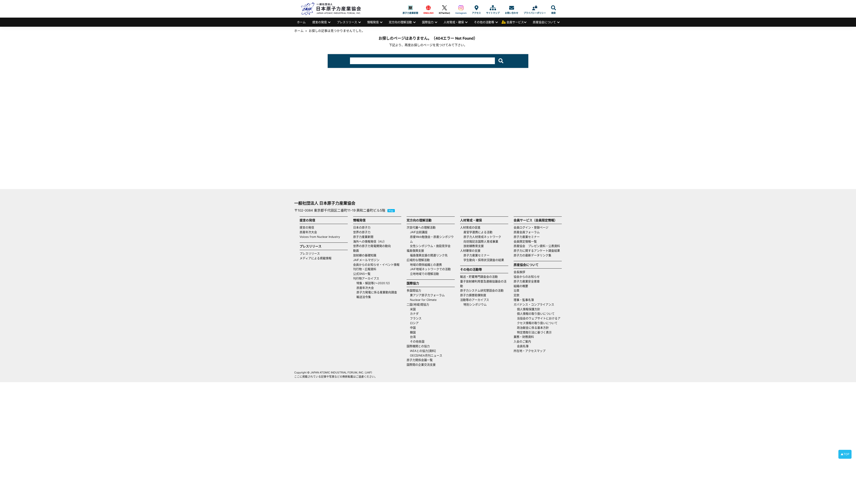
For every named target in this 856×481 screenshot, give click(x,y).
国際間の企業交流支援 (421, 364)
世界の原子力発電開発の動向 (372, 246)
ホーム (301, 22)
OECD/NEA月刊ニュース (426, 355)
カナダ (414, 313)
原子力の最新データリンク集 (532, 255)
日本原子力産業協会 (333, 9)
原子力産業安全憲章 (527, 281)
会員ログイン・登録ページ (531, 227)
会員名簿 (523, 346)
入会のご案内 (522, 341)
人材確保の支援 (470, 250)
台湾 (413, 336)
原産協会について (544, 22)
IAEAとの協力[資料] (423, 351)
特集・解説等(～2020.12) (373, 283)
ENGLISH (428, 7)
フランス (416, 318)
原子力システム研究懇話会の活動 (482, 290)
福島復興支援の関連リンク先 (429, 255)
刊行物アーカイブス (366, 278)
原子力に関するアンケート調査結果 (537, 250)
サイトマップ (493, 7)
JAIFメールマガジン (366, 260)
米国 (413, 309)
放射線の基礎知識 (364, 255)
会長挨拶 (519, 272)
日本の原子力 (361, 227)
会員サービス (515, 22)
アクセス (476, 7)
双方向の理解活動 (400, 22)
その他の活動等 (484, 22)
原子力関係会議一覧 (420, 360)
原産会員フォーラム (527, 232)
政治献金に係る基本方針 (533, 327)
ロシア (414, 323)
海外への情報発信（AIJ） (369, 241)
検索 (553, 7)
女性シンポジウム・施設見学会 (430, 246)
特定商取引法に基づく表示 (534, 332)
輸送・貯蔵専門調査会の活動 (479, 276)
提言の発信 (319, 22)
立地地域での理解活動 (424, 273)
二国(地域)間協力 (418, 304)
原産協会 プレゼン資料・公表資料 (537, 246)
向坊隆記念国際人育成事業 (480, 241)
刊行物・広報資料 (364, 269)
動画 (356, 250)
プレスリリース (347, 22)
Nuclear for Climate (423, 300)
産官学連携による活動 (477, 232)
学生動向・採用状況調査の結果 (485, 260)
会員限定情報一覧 (525, 241)
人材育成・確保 (454, 22)
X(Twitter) (444, 7)
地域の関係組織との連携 (426, 264)
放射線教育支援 (473, 246)
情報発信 (373, 22)
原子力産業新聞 (410, 7)
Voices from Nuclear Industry (320, 236)
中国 (413, 327)
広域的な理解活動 (418, 260)
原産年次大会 (308, 232)
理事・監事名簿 (524, 300)
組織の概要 (521, 286)
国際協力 (428, 22)
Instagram (461, 7)
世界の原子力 (361, 232)
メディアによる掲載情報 (315, 258)
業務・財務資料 (524, 336)
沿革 (516, 290)
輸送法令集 (363, 297)
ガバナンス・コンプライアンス (534, 304)
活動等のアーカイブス (474, 300)
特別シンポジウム (475, 304)
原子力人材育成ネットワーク (482, 236)
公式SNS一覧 (361, 273)
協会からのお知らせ (527, 276)
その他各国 (417, 341)
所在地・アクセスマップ (529, 351)
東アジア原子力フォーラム (427, 295)
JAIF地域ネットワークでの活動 (430, 269)
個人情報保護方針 (528, 309)
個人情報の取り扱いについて (536, 313)
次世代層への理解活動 (421, 227)
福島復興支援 (415, 250)
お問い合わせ (511, 7)
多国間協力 (414, 290)
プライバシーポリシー (535, 7)
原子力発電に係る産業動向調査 (376, 292)
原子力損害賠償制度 (473, 295)
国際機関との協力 (418, 346)
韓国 (413, 332)
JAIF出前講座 (419, 232)
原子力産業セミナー (476, 255)
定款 (516, 295)
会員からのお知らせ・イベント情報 (376, 264)
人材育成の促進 (470, 227)
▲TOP (845, 454)
